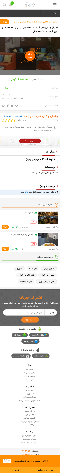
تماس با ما (29, 390)
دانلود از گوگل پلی (37, 335)
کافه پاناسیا (29, 213)
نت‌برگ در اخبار (29, 379)
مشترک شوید (30, 319)
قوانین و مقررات (29, 372)
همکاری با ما (29, 393)
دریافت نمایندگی (29, 397)
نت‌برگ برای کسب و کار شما (29, 400)
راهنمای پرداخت (29, 418)
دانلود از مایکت (28, 341)
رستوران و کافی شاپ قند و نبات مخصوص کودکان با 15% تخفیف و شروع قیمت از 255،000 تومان (30, 29)
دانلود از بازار (18, 335)
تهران (55, 12)
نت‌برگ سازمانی (29, 411)
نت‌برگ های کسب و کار (29, 442)
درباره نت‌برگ (29, 369)
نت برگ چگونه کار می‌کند (29, 421)
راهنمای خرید (29, 414)
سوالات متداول (29, 425)
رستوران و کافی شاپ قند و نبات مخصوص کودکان (34, 22)
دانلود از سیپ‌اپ (19, 356)
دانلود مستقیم (39, 356)
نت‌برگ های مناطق (29, 439)
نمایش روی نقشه (30, 140)
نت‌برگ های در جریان (29, 435)
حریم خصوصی (29, 376)
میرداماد (55, 88)
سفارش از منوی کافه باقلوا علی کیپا (21, 234)
